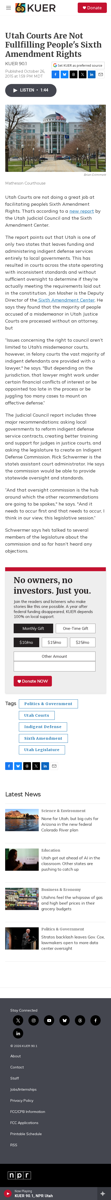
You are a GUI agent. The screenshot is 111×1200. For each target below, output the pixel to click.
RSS (13, 1145)
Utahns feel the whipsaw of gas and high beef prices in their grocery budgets (72, 903)
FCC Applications (24, 1123)
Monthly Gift (33, 628)
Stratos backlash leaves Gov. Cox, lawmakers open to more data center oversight (73, 942)
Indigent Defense (43, 726)
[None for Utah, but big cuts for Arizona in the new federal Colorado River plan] (22, 820)
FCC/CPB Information (27, 1112)
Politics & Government (48, 703)
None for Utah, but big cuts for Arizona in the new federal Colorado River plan (69, 824)
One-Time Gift (75, 628)
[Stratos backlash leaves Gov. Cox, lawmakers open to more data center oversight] (22, 938)
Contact (17, 1067)
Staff (14, 1078)
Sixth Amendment (43, 738)
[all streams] (104, 1193)
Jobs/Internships (23, 1090)
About (15, 1056)
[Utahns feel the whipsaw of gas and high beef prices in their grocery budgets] (22, 899)
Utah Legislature (42, 749)
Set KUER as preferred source (79, 65)
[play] (8, 1193)
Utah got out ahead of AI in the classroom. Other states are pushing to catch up (70, 863)
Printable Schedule (26, 1134)
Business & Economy (61, 889)
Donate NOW (34, 681)
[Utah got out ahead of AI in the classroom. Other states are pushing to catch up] (22, 860)
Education (50, 850)
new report (81, 211)
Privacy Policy (21, 1101)
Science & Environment (63, 810)
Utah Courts (36, 715)
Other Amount (54, 656)
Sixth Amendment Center (66, 300)
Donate (94, 7)
